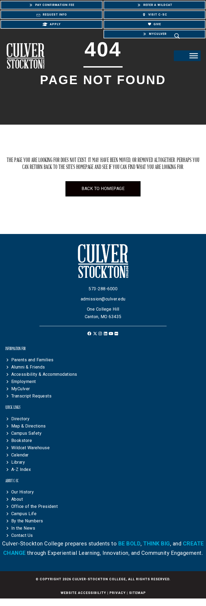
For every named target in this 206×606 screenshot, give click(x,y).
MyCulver (20, 388)
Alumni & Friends (28, 367)
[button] (90, 334)
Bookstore (21, 440)
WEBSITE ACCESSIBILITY (83, 593)
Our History (22, 492)
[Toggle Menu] (193, 55)
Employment (23, 381)
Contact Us (22, 535)
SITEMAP (137, 593)
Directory (20, 418)
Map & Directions (28, 426)
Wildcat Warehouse (30, 447)
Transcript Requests (31, 396)
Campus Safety (26, 433)
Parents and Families (32, 359)
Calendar (20, 455)
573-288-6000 (103, 288)
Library (18, 462)
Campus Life (24, 513)
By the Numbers (27, 520)
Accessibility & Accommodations (44, 374)
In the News (23, 528)
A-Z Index (21, 469)
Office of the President (34, 506)
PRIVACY (117, 593)
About (17, 499)
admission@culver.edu (103, 299)
